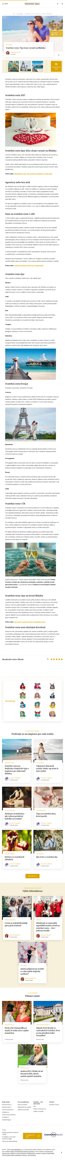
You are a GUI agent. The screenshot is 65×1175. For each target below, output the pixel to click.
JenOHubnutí (32, 1155)
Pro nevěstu (40, 763)
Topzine (38, 1153)
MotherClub (6, 1153)
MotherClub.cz (6, 1107)
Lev (52, 718)
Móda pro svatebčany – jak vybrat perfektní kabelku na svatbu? (15, 816)
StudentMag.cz (6, 1120)
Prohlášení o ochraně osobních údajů (8, 1138)
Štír (23, 709)
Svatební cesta (9, 763)
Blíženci (23, 718)
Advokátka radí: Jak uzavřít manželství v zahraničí (33, 174)
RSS (34, 1106)
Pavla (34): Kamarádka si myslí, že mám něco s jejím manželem (17, 1030)
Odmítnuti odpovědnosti (9, 1141)
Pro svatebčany (10, 810)
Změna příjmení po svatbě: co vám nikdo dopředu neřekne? (32, 971)
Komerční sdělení (14, 778)
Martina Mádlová (14, 935)
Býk (37, 718)
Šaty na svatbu (22, 1105)
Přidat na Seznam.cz (39, 1109)
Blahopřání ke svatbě (24, 1107)
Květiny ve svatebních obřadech (14, 858)
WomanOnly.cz (6, 1105)
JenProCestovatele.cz (9, 1115)
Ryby (52, 699)
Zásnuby (38, 920)
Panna (37, 699)
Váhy (22, 690)
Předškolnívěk (30, 1153)
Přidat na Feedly (38, 1111)
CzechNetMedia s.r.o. (16, 1149)
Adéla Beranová (15, 52)
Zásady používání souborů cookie (10, 1133)
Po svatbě (19, 14)
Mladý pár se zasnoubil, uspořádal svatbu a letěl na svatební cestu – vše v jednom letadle (48, 927)
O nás (4, 1130)
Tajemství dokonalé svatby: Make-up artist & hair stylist (47, 768)
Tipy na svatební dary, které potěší (46, 815)
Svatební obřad (9, 854)
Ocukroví (24, 1155)
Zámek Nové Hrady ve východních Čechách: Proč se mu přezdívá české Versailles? (48, 1032)
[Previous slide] (5, 66)
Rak (23, 699)
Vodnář (38, 709)
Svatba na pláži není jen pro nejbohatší (29, 266)
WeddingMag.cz (14, 14)
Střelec (52, 709)
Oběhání (13, 1153)
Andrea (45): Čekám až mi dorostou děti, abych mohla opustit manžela (31, 1073)
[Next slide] (48, 66)
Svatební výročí (54, 1105)
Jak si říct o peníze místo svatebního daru (30, 622)
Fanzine (43, 1153)
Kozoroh (52, 690)
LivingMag (18, 1155)
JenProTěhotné (21, 1153)
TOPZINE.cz (5, 1117)
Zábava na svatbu (23, 1110)
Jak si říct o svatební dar (47, 857)
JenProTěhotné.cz (7, 1110)
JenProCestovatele (8, 1155)
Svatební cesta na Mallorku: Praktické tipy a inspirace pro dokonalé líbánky (17, 770)
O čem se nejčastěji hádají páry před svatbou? (16, 924)
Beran (37, 690)
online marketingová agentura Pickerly (22, 1151)
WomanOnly (49, 1151)
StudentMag (50, 1153)
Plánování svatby (10, 920)
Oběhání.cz (5, 1112)
